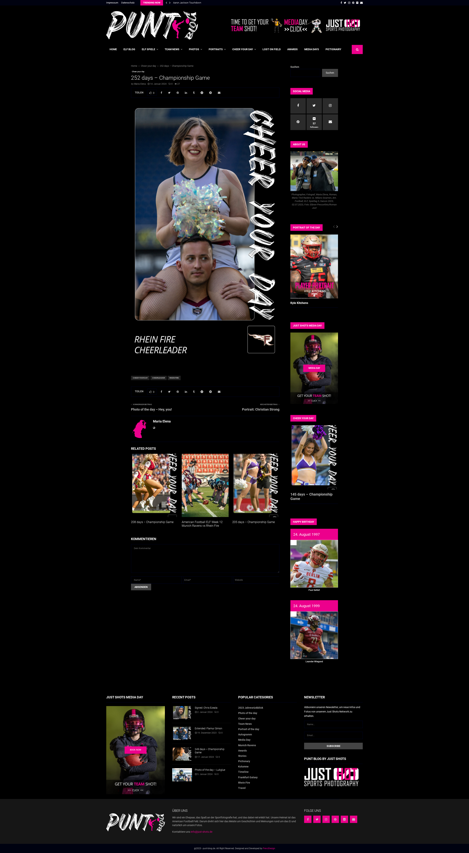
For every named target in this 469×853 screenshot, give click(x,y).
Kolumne (243, 766)
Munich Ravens (247, 745)
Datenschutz (127, 2)
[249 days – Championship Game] (182, 754)
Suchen (294, 66)
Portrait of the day (248, 729)
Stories (242, 755)
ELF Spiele (148, 49)
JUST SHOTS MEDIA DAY (307, 325)
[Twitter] (317, 819)
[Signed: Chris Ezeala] (182, 712)
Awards (292, 49)
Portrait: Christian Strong (260, 409)
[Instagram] (326, 819)
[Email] (353, 819)
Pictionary (244, 761)
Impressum (112, 2)
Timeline (243, 771)
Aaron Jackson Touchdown (187, 2)
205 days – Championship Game (253, 522)
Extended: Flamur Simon (208, 728)
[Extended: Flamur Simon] (182, 733)
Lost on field (272, 49)
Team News (172, 49)
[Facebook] (307, 819)
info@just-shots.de (201, 831)
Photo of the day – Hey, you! (151, 409)
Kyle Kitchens (299, 303)
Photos (194, 49)
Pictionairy (333, 49)
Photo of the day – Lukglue (210, 769)
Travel (242, 787)
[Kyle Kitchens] (314, 266)
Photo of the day (247, 713)
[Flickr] (344, 819)
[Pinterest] (335, 819)
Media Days (311, 49)
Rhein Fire (174, 378)
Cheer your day (242, 49)
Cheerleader (158, 378)
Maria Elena (140, 84)
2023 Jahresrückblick (250, 707)
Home (113, 49)
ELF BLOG (129, 49)
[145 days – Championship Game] (314, 457)
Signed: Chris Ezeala (206, 707)
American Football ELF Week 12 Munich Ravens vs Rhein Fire (202, 524)
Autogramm (245, 734)
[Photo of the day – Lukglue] (182, 774)
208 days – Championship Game (152, 522)
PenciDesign (269, 848)
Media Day (244, 739)
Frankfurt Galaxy (248, 777)
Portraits (216, 49)
